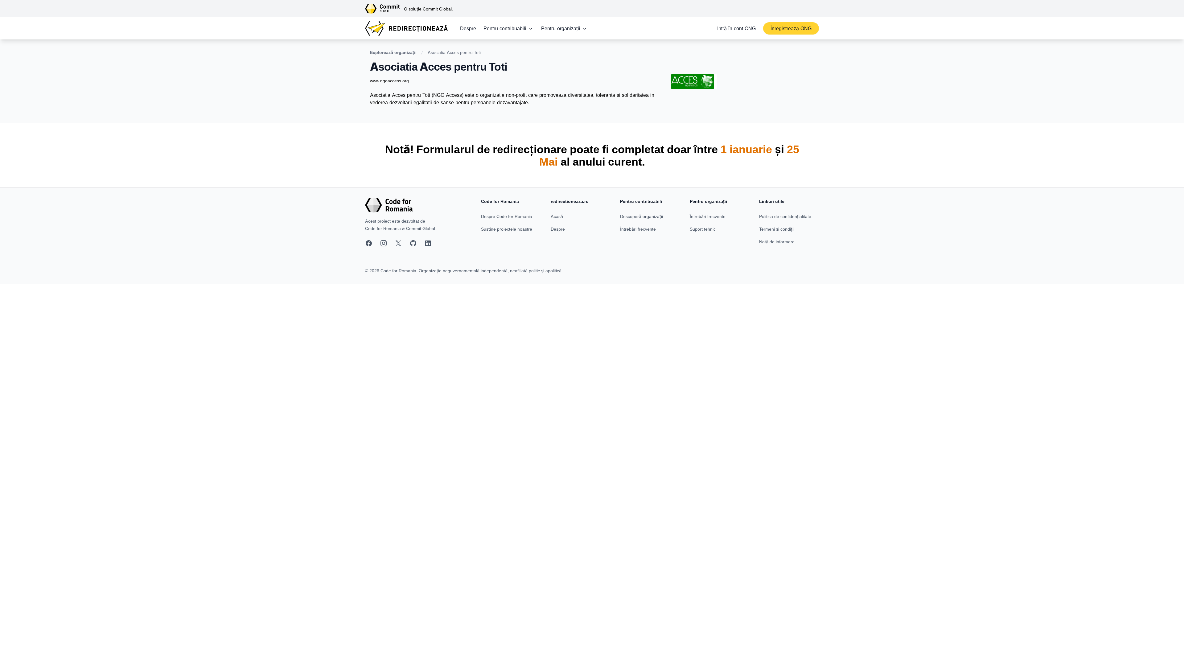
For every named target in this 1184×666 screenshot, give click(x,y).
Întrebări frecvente (638, 229)
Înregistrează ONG (791, 28)
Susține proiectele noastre (506, 229)
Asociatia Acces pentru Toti (454, 52)
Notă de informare (777, 241)
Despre (468, 28)
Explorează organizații (393, 52)
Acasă (557, 216)
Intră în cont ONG (736, 28)
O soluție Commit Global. (428, 8)
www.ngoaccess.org (389, 80)
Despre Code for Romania (506, 216)
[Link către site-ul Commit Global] (384, 9)
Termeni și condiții (776, 229)
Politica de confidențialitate (785, 216)
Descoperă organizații (641, 216)
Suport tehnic (703, 229)
